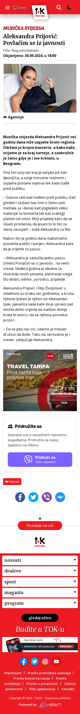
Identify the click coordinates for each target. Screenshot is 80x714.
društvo (12, 571)
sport (10, 582)
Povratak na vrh (40, 525)
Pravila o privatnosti (42, 684)
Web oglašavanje (42, 689)
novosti (12, 560)
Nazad (14, 481)
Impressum (13, 673)
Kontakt (68, 689)
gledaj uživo (40, 618)
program (14, 603)
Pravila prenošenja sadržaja (49, 673)
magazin (14, 592)
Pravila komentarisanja (32, 678)
